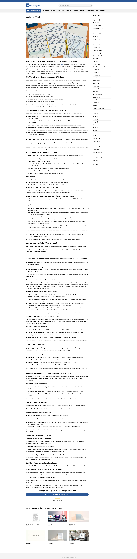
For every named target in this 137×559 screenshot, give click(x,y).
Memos (95, 105)
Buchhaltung (96, 42)
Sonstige (95, 130)
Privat (94, 116)
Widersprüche (96, 152)
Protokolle (95, 119)
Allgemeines (96, 20)
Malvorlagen (96, 102)
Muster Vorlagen (97, 108)
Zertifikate (95, 160)
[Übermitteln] (91, 5)
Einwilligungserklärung (32, 524)
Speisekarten (96, 133)
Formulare (95, 64)
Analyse (71, 543)
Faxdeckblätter (96, 55)
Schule (94, 127)
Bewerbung (46, 10)
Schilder (95, 124)
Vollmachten (96, 149)
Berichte (95, 31)
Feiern (94, 58)
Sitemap (78, 555)
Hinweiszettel (96, 77)
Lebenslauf (53, 10)
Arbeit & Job (96, 25)
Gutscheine (75, 10)
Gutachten (29, 543)
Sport (94, 135)
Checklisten (96, 47)
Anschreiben (31, 120)
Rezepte (95, 122)
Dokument (50, 543)
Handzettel (96, 75)
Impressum (60, 555)
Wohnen (95, 155)
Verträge (95, 146)
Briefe (94, 36)
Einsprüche (96, 53)
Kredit (94, 91)
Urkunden (95, 141)
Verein (94, 144)
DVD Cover (72, 524)
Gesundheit (96, 69)
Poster (94, 113)
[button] (33, 10)
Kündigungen (90, 10)
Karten (94, 86)
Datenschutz (66, 555)
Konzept (50, 524)
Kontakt (73, 555)
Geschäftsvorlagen (97, 66)
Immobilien (96, 80)
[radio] (55, 498)
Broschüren (96, 39)
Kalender (82, 10)
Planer (94, 111)
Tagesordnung (96, 138)
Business (95, 44)
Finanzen (68, 10)
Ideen (62, 64)
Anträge (95, 22)
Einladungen (61, 10)
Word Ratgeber (97, 157)
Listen (97, 10)
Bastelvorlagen (96, 28)
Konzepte (95, 88)
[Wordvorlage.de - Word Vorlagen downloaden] (33, 5)
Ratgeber (102, 10)
